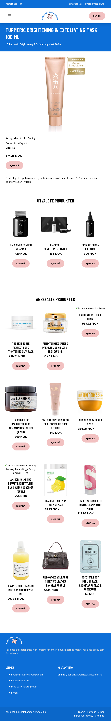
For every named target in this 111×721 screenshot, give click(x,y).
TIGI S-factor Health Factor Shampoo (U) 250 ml (90, 504)
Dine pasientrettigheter (24, 686)
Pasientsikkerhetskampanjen (27, 674)
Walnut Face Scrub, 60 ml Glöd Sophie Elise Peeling (55, 424)
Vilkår (101, 711)
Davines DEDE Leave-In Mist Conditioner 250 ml (21, 590)
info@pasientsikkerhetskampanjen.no (86, 3)
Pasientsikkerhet (20, 680)
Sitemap (99, 715)
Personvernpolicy (83, 715)
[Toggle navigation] (9, 15)
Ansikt (23, 138)
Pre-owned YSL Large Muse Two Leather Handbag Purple (55, 581)
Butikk (97, 15)
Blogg (14, 692)
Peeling (31, 138)
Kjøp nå (14, 165)
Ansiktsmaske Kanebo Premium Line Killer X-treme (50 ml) (55, 347)
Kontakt (91, 711)
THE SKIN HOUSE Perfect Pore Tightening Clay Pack (21, 347)
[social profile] (20, 4)
